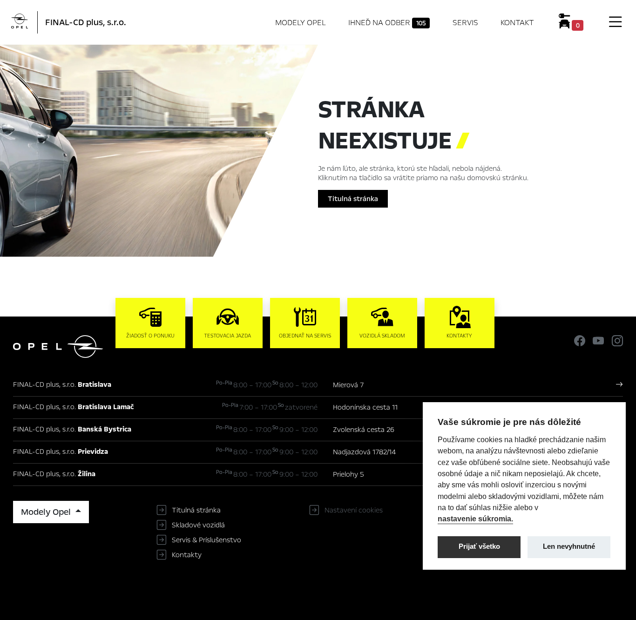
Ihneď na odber (387, 22)
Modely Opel (300, 22)
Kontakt (517, 22)
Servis (465, 22)
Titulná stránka (353, 198)
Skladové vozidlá (198, 525)
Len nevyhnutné (569, 546)
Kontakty (187, 554)
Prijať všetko (479, 546)
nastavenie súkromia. (475, 518)
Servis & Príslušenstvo (206, 540)
